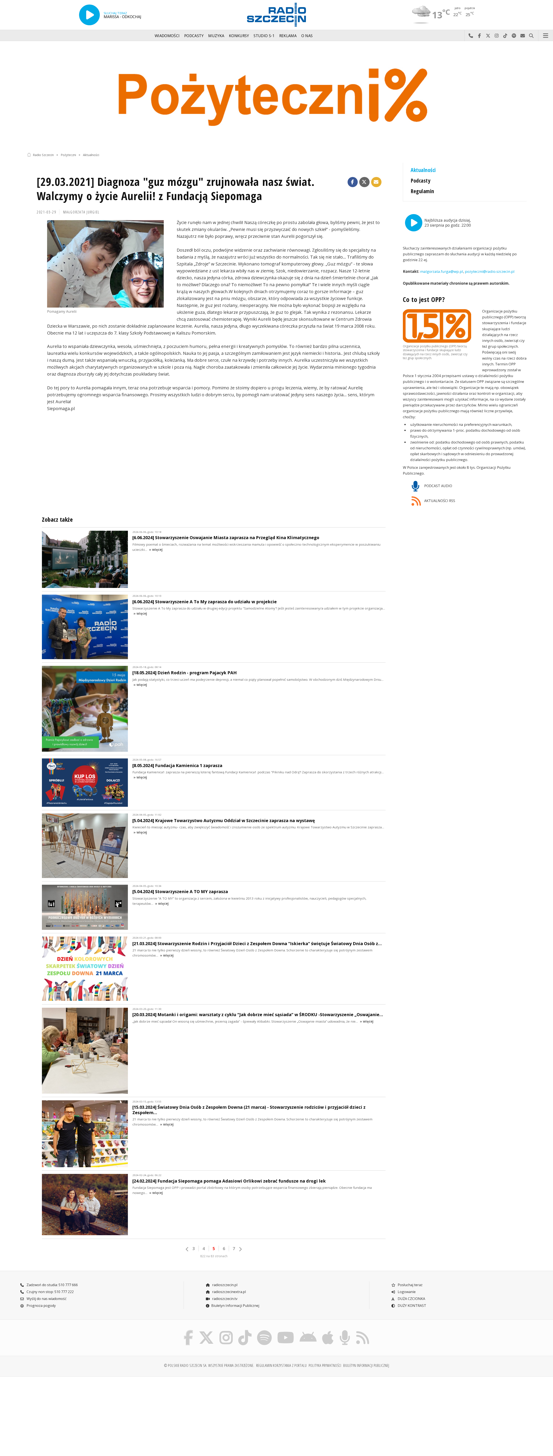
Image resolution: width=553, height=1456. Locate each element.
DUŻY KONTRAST (411, 1305)
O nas (307, 35)
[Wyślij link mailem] (376, 182)
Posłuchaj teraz (410, 1284)
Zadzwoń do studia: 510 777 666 (52, 1284)
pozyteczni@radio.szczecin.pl (490, 271)
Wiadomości (167, 35)
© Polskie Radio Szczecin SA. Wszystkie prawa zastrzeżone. (209, 1365)
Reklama (288, 35)
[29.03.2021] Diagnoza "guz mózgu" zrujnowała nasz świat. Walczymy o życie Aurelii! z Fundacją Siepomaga (176, 188)
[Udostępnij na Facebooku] (353, 182)
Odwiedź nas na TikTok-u (505, 35)
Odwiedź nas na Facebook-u (479, 35)
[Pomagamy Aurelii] (105, 264)
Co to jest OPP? (424, 299)
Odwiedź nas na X (488, 35)
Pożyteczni (68, 155)
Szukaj (531, 35)
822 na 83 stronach (213, 1256)
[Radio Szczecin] (276, 14)
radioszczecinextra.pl (228, 1291)
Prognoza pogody (41, 1305)
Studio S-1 (264, 35)
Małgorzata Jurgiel (81, 212)
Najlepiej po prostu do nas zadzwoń (470, 35)
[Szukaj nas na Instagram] (226, 1331)
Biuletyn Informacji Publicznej (235, 1305)
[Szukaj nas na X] (206, 1331)
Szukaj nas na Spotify (514, 35)
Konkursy (239, 35)
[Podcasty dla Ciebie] (344, 1331)
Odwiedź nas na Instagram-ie (496, 35)
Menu (545, 35)
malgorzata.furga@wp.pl (441, 271)
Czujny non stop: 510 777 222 (50, 1291)
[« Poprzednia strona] (187, 1249)
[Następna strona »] (240, 1249)
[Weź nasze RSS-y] (362, 1331)
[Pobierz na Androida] (308, 1331)
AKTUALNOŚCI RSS (439, 500)
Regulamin (422, 191)
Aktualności (91, 155)
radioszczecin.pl (224, 1284)
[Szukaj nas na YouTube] (286, 1331)
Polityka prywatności (325, 1365)
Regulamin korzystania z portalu (281, 1365)
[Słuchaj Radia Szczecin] (89, 15)
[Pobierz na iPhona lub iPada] (327, 1331)
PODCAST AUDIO (437, 485)
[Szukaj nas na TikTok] (244, 1331)
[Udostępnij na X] (364, 182)
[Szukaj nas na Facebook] (188, 1331)
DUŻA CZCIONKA (411, 1298)
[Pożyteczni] (276, 95)
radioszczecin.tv (224, 1298)
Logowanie (406, 1291)
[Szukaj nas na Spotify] (264, 1331)
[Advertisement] (88, 1413)
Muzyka (216, 35)
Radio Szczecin (43, 155)
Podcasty (194, 35)
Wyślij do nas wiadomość (522, 35)
